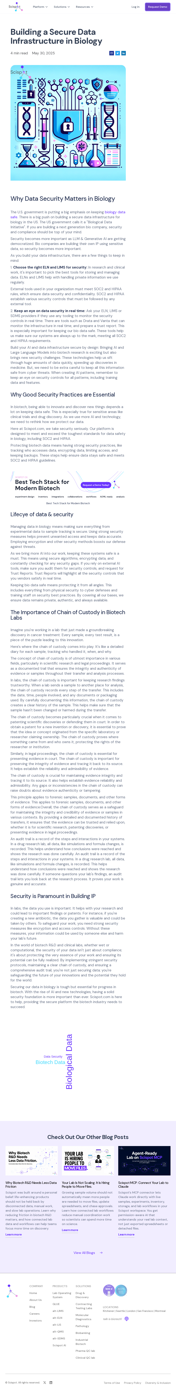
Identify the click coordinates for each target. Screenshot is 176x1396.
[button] (40, 7)
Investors (35, 1320)
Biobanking (83, 1333)
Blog (32, 1307)
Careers (34, 1313)
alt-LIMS (58, 1311)
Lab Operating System (62, 1295)
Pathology (82, 1326)
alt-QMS (58, 1331)
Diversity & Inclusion (158, 1383)
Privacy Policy (132, 1383)
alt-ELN (57, 1318)
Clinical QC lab (85, 1358)
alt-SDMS (59, 1338)
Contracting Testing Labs (84, 1306)
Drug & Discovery (82, 1295)
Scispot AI (59, 1345)
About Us (35, 1300)
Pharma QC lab (85, 1351)
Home (33, 1293)
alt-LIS (57, 1325)
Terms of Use (112, 1383)
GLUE (56, 1304)
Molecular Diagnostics (83, 1317)
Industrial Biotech (82, 1342)
